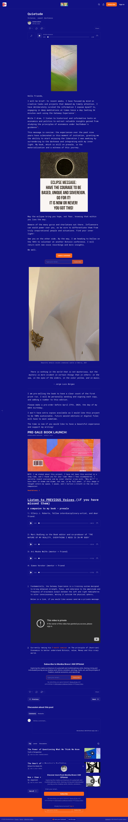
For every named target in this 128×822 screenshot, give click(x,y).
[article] (64, 753)
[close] (83, 766)
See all (31, 791)
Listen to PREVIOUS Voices (51, 500)
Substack (107, 819)
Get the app (72, 819)
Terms (21, 819)
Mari (40, 435)
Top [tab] (30, 744)
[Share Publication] (103, 4)
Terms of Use (74, 798)
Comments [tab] (32, 714)
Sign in (121, 4)
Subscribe (111, 4)
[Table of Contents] (2, 411)
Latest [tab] (35, 744)
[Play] (39, 35)
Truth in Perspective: (35, 752)
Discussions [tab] (43, 744)
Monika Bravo (36, 21)
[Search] (99, 4)
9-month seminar (60, 647)
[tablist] (36, 714)
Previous (35, 699)
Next (94, 699)
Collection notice (28, 819)
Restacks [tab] (41, 714)
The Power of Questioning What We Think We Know (53, 749)
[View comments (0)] (37, 28)
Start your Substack (60, 819)
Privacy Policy (79, 800)
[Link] (24, 501)
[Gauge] (97, 36)
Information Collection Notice (63, 800)
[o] (92, 753)
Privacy (17, 819)
